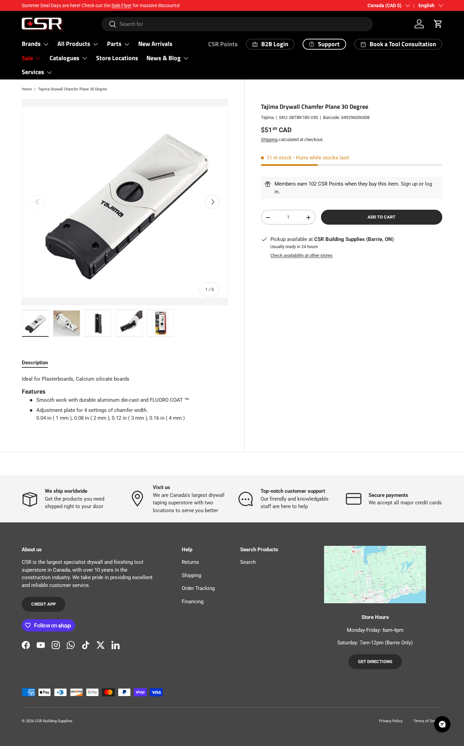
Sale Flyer (121, 5)
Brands (31, 43)
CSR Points (223, 44)
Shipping (269, 139)
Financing (192, 601)
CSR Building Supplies (53, 721)
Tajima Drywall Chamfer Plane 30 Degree (72, 89)
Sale (27, 58)
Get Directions (375, 661)
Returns (190, 562)
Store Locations (117, 58)
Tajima (267, 117)
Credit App (43, 604)
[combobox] (237, 24)
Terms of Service (427, 721)
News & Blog (163, 58)
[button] (438, 23)
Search (248, 562)
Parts (114, 43)
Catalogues (64, 58)
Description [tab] (35, 363)
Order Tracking (198, 588)
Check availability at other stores (301, 255)
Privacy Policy (391, 721)
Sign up (409, 184)
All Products (73, 43)
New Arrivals (155, 43)
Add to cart (381, 217)
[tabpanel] (125, 398)
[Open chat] (442, 724)
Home (27, 89)
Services (33, 71)
